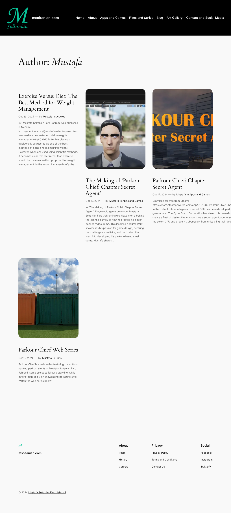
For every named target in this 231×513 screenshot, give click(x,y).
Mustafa (48, 116)
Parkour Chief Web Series (48, 350)
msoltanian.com (45, 18)
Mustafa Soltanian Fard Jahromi (47, 492)
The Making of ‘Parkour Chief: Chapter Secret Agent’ (113, 187)
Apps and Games (133, 200)
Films (59, 357)
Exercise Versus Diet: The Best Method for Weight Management (47, 102)
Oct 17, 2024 (93, 200)
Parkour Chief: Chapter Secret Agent (179, 184)
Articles (60, 116)
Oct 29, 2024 (26, 116)
